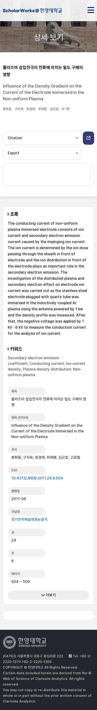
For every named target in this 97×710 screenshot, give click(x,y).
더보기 (50, 595)
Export (13, 153)
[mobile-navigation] (91, 9)
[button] (88, 138)
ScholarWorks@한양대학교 (32, 11)
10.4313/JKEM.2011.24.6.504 (37, 478)
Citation (15, 138)
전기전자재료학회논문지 (29, 519)
